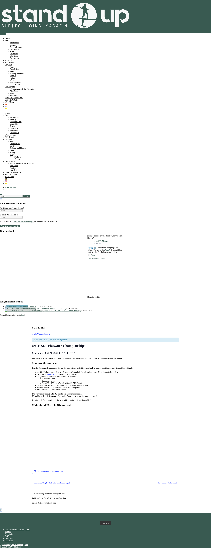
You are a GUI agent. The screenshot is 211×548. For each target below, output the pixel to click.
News (7, 40)
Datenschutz (9, 538)
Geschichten (14, 58)
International (14, 43)
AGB (7, 536)
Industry (13, 45)
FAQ (49, 390)
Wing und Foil (10, 60)
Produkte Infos (15, 82)
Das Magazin (10, 87)
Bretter (17, 84)
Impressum (9, 540)
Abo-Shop (14, 91)
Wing (12, 80)
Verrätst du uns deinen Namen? (12, 208)
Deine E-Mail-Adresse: (9, 215)
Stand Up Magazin (101, 241)
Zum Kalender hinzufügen (48, 471)
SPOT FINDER (11, 100)
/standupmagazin (21, 545)
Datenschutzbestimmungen (23, 222)
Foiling (12, 78)
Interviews (14, 56)
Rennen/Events (15, 47)
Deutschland (14, 49)
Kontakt (13, 93)
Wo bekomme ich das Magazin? (22, 89)
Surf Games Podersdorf (168, 483)
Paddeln (13, 76)
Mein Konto (9, 102)
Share (103, 258)
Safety (12, 71)
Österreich (14, 54)
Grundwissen (15, 69)
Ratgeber (8, 65)
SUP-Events (9, 62)
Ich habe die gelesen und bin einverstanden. (30, 222)
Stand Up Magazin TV (14, 98)
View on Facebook (93, 258)
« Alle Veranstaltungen (41, 334)
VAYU (108, 250)
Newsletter (14, 95)
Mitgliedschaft (52, 374)
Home (7, 38)
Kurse (12, 67)
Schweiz (13, 51)
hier (22, 315)
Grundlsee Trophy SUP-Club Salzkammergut (51, 483)
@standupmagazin (7, 545)
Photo (93, 255)
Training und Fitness (18, 73)
